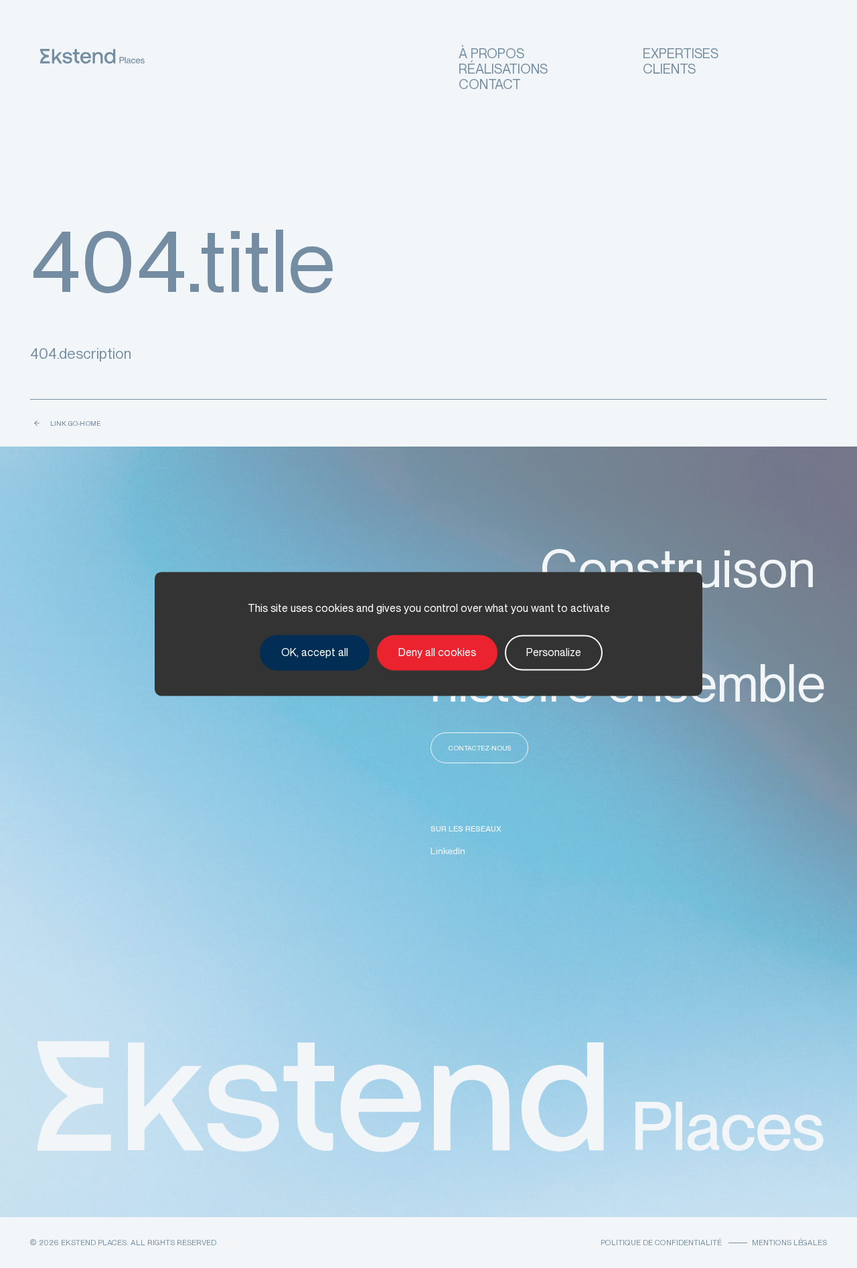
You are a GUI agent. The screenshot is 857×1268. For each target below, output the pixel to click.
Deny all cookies (437, 652)
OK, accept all (314, 652)
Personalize (553, 652)
